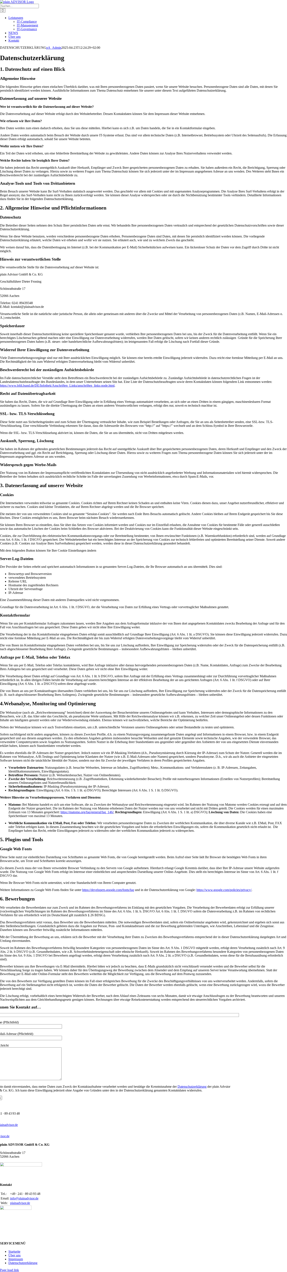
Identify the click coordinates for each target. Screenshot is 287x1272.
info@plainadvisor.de (24, 1198)
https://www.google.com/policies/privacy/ (223, 890)
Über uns (14, 1255)
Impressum (15, 1259)
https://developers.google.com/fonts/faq (108, 890)
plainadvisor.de (20, 1203)
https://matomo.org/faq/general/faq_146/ (87, 812)
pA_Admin (53, 47)
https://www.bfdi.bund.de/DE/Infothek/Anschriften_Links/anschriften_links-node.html (57, 385)
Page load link (9, 1270)
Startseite (14, 1251)
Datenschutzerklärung (192, 1086)
